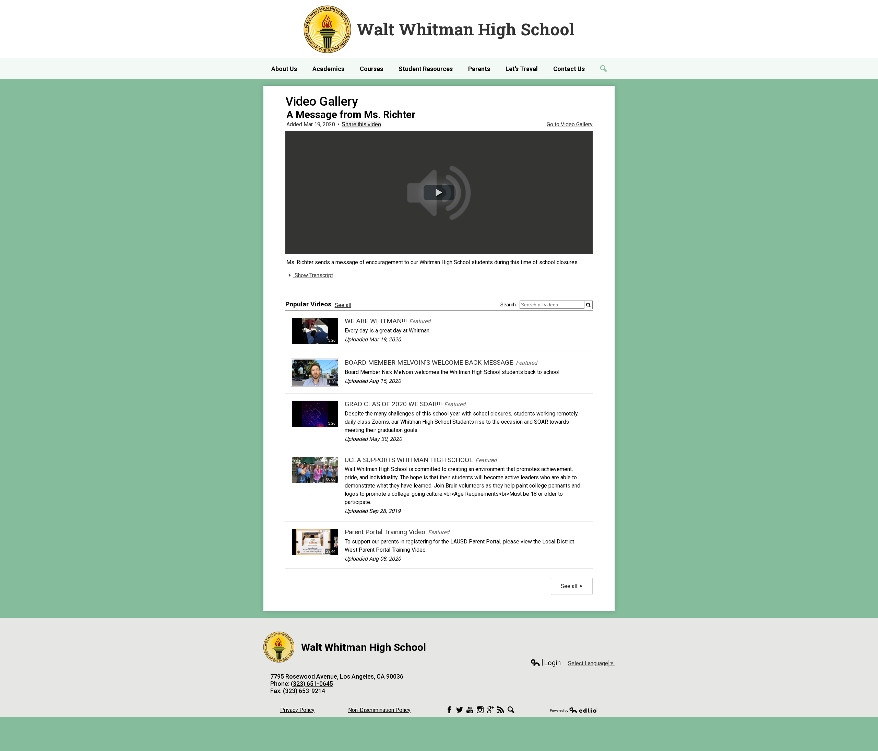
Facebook (449, 709)
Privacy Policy (297, 710)
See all (343, 305)
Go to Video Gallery (570, 124)
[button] (439, 192)
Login (545, 663)
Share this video (361, 124)
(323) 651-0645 (312, 683)
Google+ (490, 709)
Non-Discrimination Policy (379, 710)
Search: (508, 304)
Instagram (480, 709)
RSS (500, 709)
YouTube (469, 709)
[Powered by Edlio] (574, 709)
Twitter (459, 709)
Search (511, 709)
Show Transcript (313, 275)
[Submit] (588, 305)
